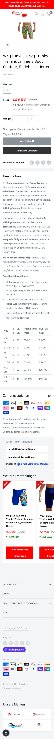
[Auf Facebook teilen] (32, 162)
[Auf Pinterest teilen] (37, 162)
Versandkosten (31, 105)
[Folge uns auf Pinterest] (22, 643)
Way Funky (9, 74)
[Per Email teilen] (49, 162)
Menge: (7, 119)
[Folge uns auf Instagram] (16, 643)
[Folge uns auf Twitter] (11, 643)
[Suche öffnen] (36, 13)
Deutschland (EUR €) (13, 628)
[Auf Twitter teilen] (43, 162)
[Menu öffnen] (4, 14)
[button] (6, 733)
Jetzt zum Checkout (27, 151)
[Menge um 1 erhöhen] (31, 119)
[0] (48, 14)
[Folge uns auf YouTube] (28, 643)
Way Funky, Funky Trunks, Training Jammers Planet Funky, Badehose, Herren (19, 521)
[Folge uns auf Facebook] (5, 643)
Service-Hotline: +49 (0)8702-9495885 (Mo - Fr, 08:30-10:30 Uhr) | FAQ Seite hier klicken (27, 4)
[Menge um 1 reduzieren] (16, 119)
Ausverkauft (27, 141)
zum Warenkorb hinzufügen (20, 553)
